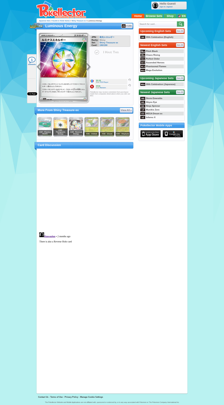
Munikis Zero (153, 109)
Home (138, 16)
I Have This (111, 52)
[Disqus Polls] (85, 190)
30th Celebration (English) (159, 37)
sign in (162, 7)
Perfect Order (153, 59)
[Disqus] (85, 269)
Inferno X (150, 117)
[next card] (88, 67)
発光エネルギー (107, 37)
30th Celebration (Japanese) (160, 84)
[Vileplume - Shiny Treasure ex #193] (122, 136)
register (170, 7)
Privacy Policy (71, 397)
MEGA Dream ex (154, 113)
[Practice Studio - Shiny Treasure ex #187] (44, 136)
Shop (170, 16)
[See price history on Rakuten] (129, 85)
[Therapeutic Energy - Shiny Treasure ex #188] (60, 136)
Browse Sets (154, 16)
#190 (129, 26)
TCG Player (104, 82)
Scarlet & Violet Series (61, 21)
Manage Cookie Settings (91, 397)
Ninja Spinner (153, 106)
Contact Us (43, 397)
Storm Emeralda (154, 98)
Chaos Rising (153, 55)
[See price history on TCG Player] (129, 80)
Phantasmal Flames (156, 66)
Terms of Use (56, 397)
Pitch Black (152, 51)
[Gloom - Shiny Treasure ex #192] (107, 136)
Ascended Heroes (155, 62)
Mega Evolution (154, 70)
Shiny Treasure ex (79, 21)
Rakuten (103, 87)
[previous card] (39, 67)
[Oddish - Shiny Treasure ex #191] (91, 136)
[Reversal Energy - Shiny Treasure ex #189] (76, 136)
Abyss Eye (151, 102)
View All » (126, 110)
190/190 (103, 45)
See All (180, 31)
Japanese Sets (44, 21)
